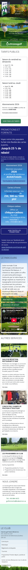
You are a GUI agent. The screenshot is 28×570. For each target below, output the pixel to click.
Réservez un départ (11, 305)
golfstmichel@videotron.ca (16, 501)
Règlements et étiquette (9, 548)
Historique (5, 545)
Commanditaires (6, 565)
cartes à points (12, 193)
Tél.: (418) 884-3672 (17, 33)
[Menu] (25, 2)
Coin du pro (5, 541)
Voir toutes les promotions (14, 231)
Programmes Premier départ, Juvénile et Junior (13, 556)
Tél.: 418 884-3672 (12, 498)
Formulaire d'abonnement (10, 113)
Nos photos (8, 300)
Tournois (4, 551)
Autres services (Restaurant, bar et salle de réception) (14, 561)
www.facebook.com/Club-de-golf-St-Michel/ (14, 248)
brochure (3, 159)
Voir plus (4, 387)
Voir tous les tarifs (11, 121)
